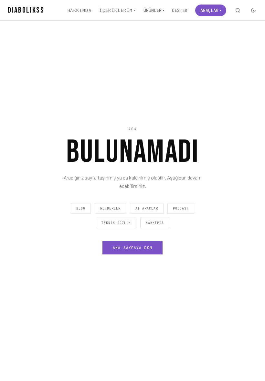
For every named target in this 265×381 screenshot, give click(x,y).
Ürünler (153, 10)
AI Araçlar (146, 208)
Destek (179, 10)
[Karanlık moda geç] (253, 10)
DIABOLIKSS (26, 10)
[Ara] (238, 10)
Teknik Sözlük (116, 223)
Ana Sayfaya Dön (132, 247)
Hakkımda (79, 10)
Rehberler (110, 208)
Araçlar (210, 10)
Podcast (181, 208)
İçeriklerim (117, 10)
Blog (80, 208)
